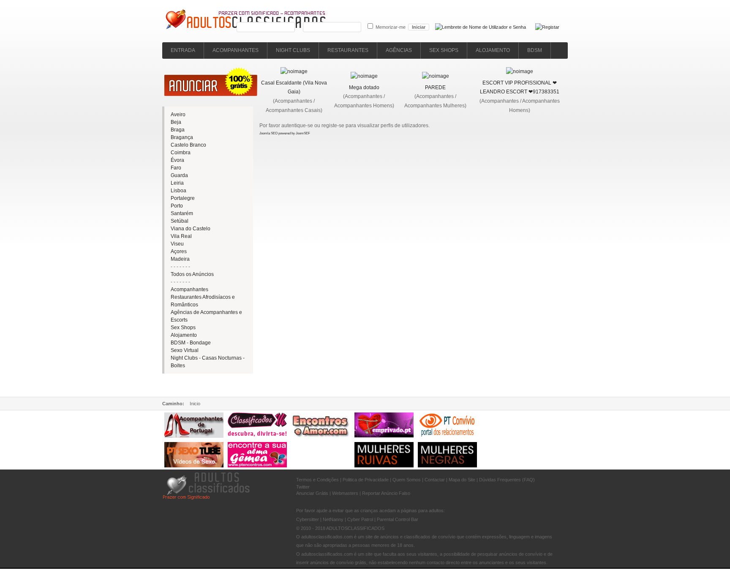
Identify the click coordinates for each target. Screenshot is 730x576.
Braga (178, 130)
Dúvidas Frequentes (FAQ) (507, 479)
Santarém (182, 213)
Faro (176, 168)
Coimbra (181, 153)
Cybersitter (307, 519)
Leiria (177, 183)
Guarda (179, 175)
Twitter (303, 486)
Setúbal (179, 221)
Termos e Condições (317, 479)
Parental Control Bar (397, 519)
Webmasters (345, 493)
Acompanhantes (189, 289)
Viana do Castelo (190, 229)
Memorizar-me (391, 27)
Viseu (177, 244)
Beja (176, 122)
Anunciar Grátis (312, 493)
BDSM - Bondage (191, 343)
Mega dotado (364, 87)
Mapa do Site (462, 479)
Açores (179, 251)
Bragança (182, 137)
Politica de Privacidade (366, 479)
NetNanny (333, 519)
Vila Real (181, 236)
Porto (177, 206)
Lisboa (178, 191)
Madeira (180, 259)
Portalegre (183, 198)
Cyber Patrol (360, 519)
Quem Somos (406, 479)
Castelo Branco (188, 145)
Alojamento (184, 335)
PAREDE (435, 87)
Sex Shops (183, 327)
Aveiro (178, 114)
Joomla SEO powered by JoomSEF (284, 133)
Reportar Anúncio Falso (386, 493)
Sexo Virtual (185, 350)
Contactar (435, 479)
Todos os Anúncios (192, 274)
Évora (177, 160)
